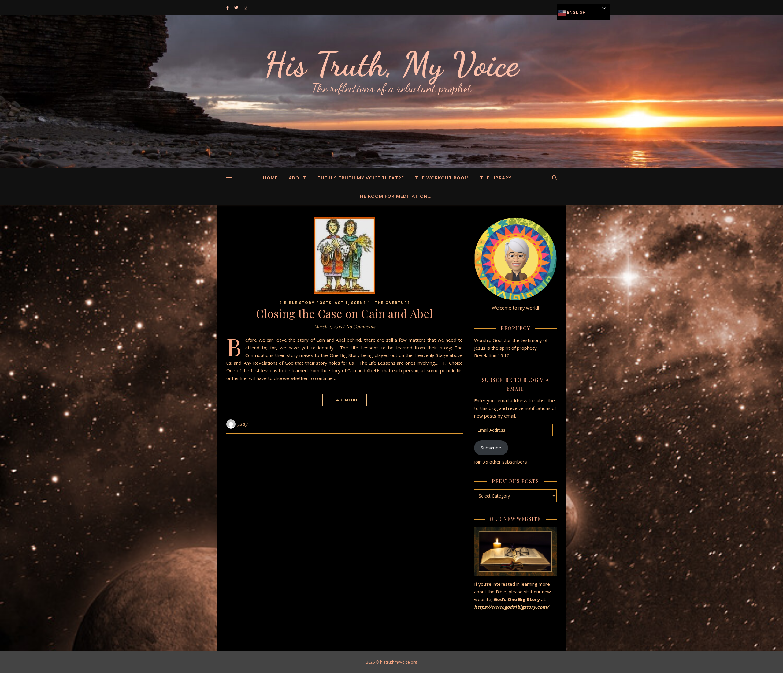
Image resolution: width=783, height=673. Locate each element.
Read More (344, 400)
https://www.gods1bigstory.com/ (512, 607)
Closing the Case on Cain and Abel (344, 313)
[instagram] (245, 7)
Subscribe (491, 448)
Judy (242, 424)
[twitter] (236, 7)
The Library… (497, 178)
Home (270, 178)
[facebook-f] (228, 7)
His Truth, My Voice (391, 64)
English (576, 12)
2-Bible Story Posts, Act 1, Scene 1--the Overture (344, 302)
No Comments (360, 326)
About (297, 178)
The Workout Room (442, 178)
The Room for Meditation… (394, 196)
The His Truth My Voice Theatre (360, 178)
